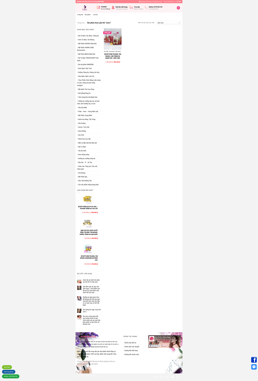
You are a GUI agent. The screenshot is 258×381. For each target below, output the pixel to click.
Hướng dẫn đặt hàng (131, 350)
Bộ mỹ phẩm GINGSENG (86, 64)
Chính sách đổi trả (130, 343)
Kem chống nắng (83, 155)
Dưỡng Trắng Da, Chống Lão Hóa (88, 72)
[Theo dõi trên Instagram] (178, 1)
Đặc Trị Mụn (82, 147)
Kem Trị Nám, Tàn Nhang (86, 40)
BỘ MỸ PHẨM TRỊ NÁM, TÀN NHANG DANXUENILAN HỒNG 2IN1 (89, 258)
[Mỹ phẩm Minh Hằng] (85, 7)
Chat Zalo (7, 367)
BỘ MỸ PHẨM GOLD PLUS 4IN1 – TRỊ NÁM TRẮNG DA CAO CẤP (88, 208)
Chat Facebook (8, 372)
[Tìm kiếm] (178, 7)
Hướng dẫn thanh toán (131, 354)
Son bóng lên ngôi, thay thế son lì (92, 311)
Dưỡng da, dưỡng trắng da (86, 158)
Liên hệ (95, 14)
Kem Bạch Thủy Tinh (85, 68)
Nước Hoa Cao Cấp (84, 139)
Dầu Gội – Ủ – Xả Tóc (85, 162)
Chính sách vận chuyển (131, 347)
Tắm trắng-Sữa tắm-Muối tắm (87, 97)
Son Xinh (81, 135)
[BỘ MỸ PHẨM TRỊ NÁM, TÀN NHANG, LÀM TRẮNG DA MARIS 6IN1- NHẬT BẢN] (113, 39)
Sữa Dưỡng (81, 123)
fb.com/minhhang (105, 9)
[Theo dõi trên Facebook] (176, 1)
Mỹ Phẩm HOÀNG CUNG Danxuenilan (85, 49)
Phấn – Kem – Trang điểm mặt (88, 111)
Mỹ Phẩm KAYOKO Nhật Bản (87, 44)
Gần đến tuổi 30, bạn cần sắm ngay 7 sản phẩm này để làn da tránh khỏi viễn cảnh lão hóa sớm (91, 289)
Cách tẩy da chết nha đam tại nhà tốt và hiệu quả (91, 281)
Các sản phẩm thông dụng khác (88, 185)
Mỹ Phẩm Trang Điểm (85, 115)
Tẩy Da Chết (82, 151)
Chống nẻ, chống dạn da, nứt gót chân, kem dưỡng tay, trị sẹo (88, 102)
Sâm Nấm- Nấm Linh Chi (86, 76)
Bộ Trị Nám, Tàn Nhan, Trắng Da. (88, 36)
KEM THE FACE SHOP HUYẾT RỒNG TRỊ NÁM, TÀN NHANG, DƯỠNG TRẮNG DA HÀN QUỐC (89, 232)
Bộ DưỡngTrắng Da (84, 93)
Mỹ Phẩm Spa (82, 177)
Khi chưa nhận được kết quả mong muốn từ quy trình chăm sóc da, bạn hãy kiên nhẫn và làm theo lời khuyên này (91, 320)
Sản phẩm (87, 14)
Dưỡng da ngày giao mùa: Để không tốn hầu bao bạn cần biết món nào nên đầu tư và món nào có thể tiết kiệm (91, 301)
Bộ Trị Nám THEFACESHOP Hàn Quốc (88, 59)
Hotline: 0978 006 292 (10, 376)
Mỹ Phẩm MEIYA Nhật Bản (86, 54)
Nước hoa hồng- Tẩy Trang (86, 119)
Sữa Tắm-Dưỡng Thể (85, 181)
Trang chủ (80, 14)
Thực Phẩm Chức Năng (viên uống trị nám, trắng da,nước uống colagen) (88, 82)
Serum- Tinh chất (83, 127)
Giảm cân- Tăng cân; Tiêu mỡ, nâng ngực (87, 167)
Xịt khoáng (81, 173)
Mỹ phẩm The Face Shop (86, 89)
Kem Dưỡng (82, 131)
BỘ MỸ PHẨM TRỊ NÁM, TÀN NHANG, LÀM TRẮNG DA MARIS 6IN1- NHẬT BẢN (112, 56)
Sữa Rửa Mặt (82, 108)
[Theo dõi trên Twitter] (179, 1)
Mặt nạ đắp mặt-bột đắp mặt (87, 143)
